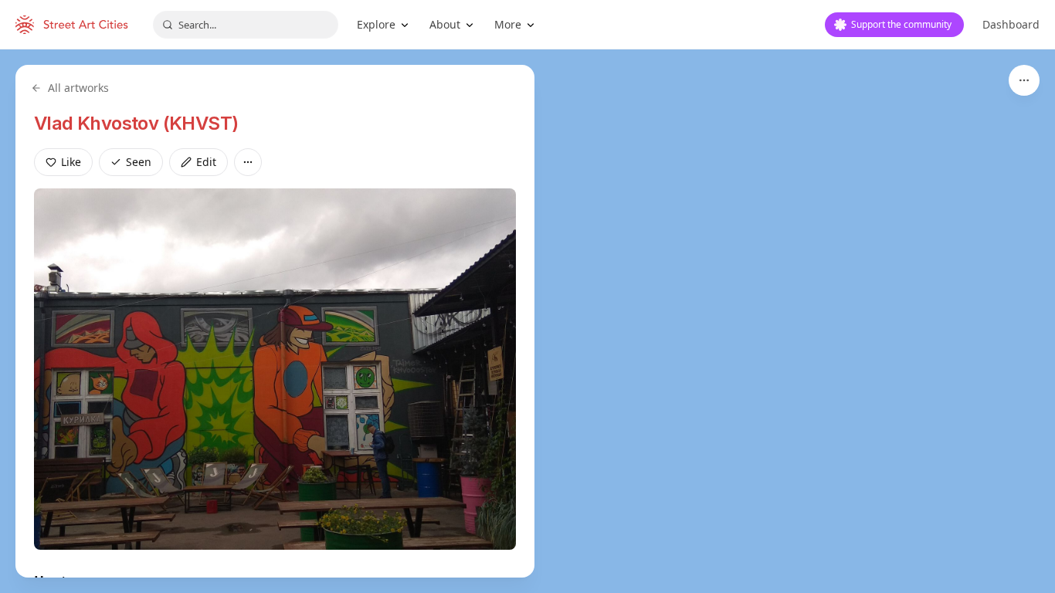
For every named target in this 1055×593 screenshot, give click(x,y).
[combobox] (245, 25)
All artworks (78, 87)
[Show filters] (1024, 80)
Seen (138, 161)
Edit (206, 161)
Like (71, 161)
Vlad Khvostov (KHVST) (136, 123)
